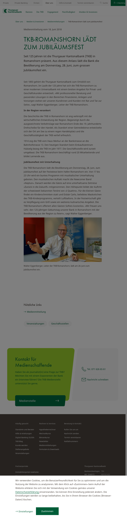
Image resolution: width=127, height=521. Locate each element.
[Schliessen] (120, 481)
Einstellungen (26, 511)
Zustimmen (47, 511)
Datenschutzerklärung (27, 491)
